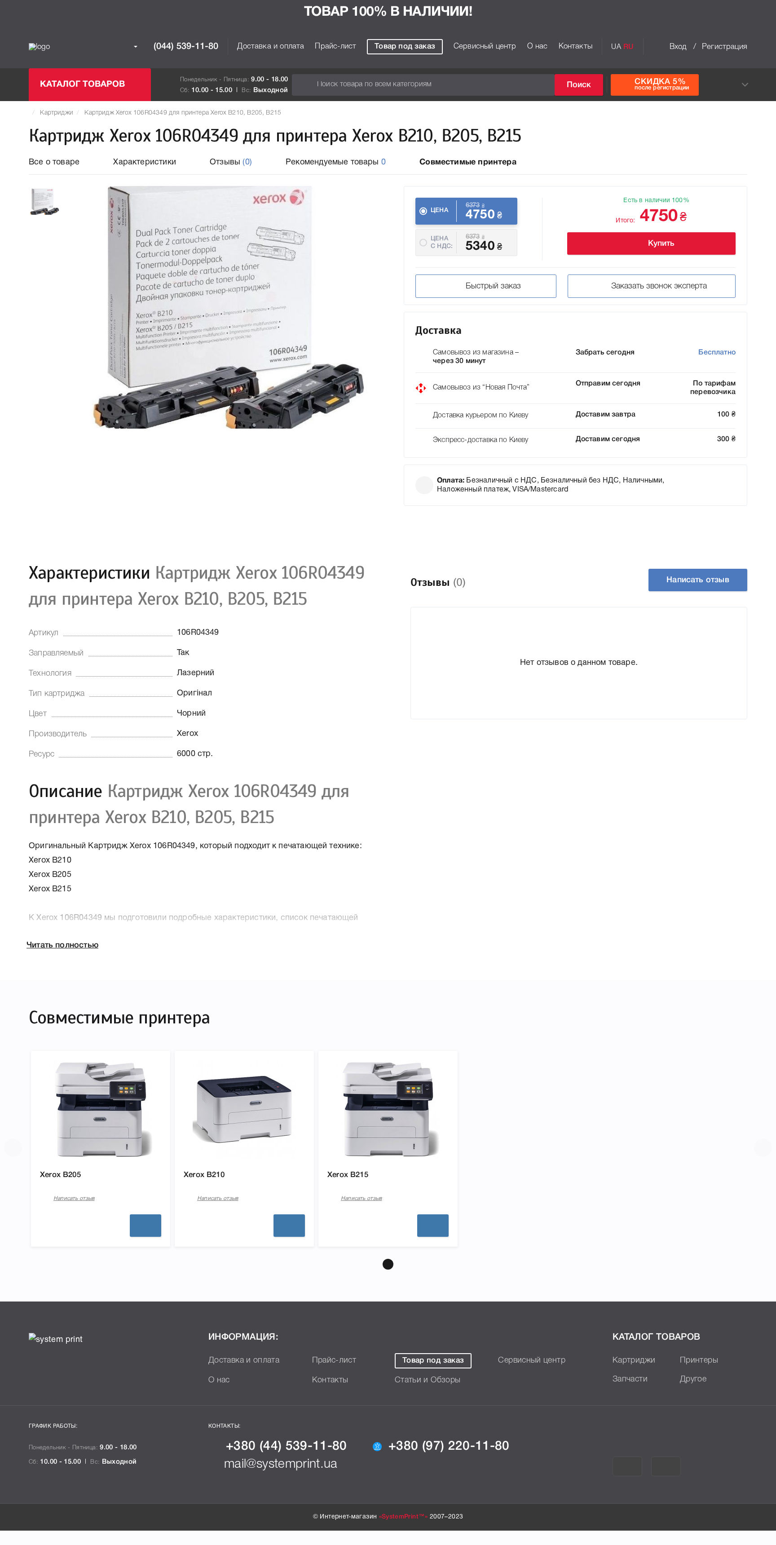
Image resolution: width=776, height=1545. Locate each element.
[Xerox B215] (388, 1109)
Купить (661, 243)
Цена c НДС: (442, 242)
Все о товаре (54, 162)
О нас (537, 46)
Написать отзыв (697, 580)
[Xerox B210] (244, 1109)
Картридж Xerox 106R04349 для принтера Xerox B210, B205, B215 (182, 113)
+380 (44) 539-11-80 (286, 1446)
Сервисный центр (485, 46)
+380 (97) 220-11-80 (449, 1446)
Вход (678, 47)
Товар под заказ (405, 46)
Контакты (575, 46)
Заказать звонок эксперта (659, 286)
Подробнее (145, 1225)
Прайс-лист (335, 46)
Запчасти (630, 1379)
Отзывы (231, 162)
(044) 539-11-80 (184, 47)
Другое (693, 1379)
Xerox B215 (347, 1175)
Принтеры (699, 1360)
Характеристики (144, 162)
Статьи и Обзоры (427, 1380)
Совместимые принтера (467, 162)
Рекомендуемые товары (336, 162)
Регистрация (724, 47)
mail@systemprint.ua (281, 1464)
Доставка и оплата (270, 46)
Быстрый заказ (493, 286)
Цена (439, 210)
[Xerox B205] (100, 1109)
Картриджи (56, 113)
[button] (388, 1264)
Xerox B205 (60, 1175)
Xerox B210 (204, 1175)
